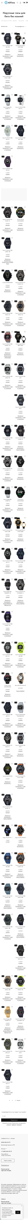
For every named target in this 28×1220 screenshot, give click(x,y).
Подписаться (14, 1120)
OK (18, 1212)
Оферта (3, 1199)
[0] (23, 2)
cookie (10, 1210)
